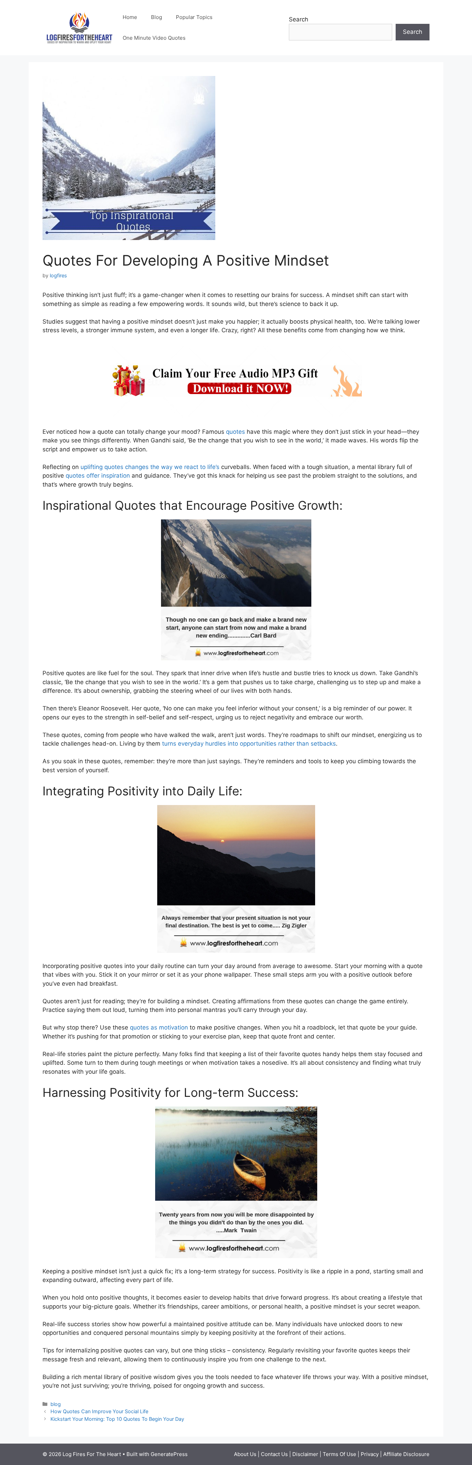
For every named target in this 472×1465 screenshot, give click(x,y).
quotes (235, 431)
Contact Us (275, 1454)
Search (298, 19)
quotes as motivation (159, 1027)
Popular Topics (194, 17)
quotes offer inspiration (98, 475)
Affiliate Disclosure (406, 1454)
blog (55, 1404)
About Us (246, 1454)
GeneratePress (169, 1454)
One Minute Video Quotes (154, 38)
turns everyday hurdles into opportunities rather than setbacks (249, 743)
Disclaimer (306, 1454)
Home (130, 17)
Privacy (370, 1454)
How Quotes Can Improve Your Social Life (99, 1411)
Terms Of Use (339, 1454)
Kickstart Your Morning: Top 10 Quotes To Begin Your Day (117, 1419)
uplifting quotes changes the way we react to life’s (150, 466)
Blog (156, 17)
